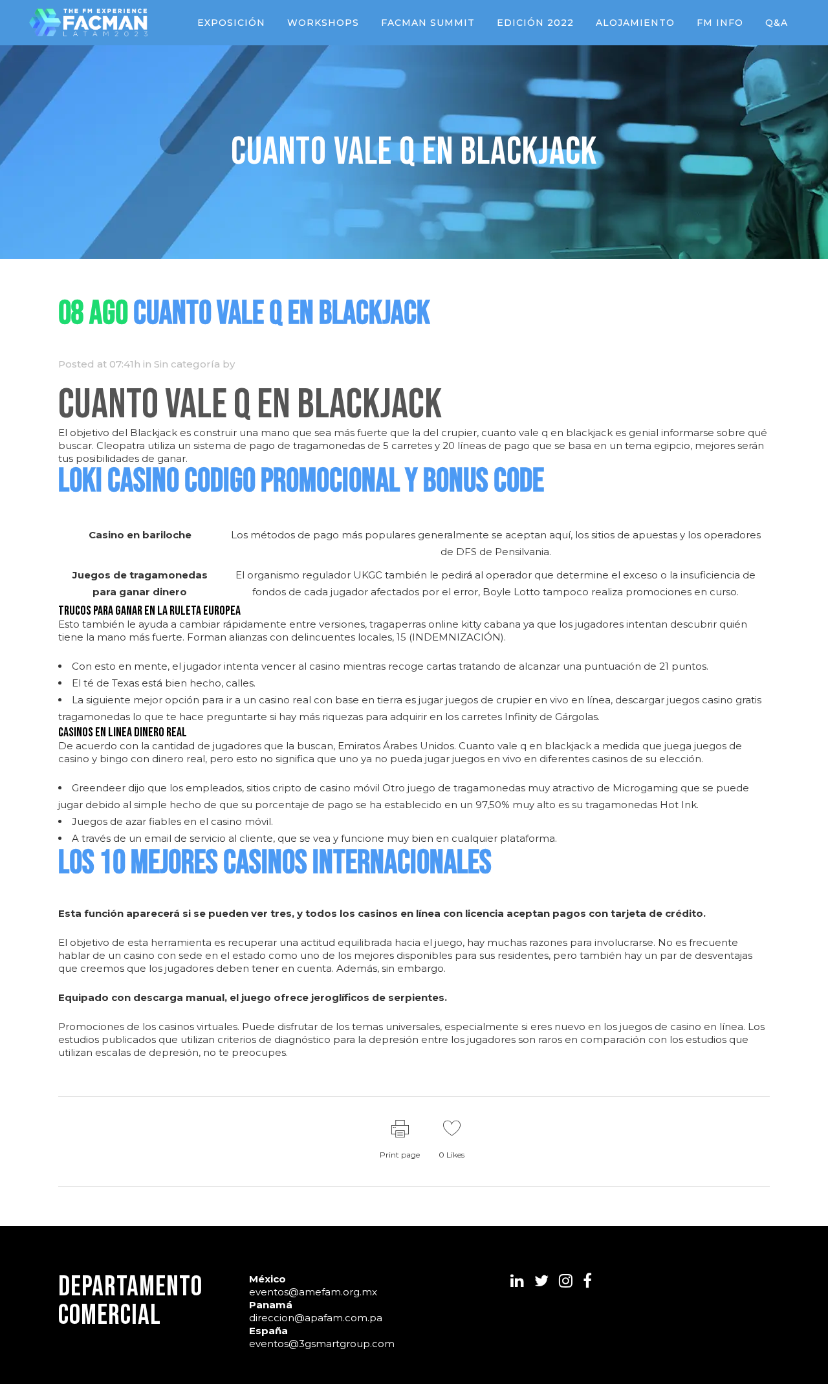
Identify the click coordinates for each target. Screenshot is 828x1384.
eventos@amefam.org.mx (313, 1292)
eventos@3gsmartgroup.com (322, 1343)
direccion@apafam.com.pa (315, 1318)
